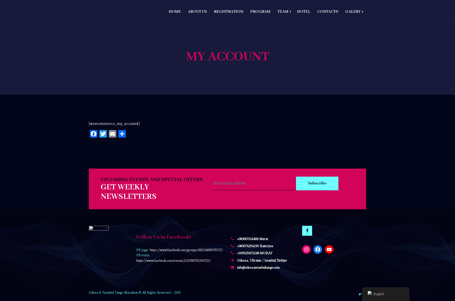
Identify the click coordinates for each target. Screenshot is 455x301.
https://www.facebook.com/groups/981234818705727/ (186, 250)
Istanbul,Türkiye (275, 260)
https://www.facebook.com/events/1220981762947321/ (173, 260)
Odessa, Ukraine (249, 260)
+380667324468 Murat (252, 239)
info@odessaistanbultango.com (258, 267)
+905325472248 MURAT (255, 253)
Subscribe (317, 183)
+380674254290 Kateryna (255, 246)
